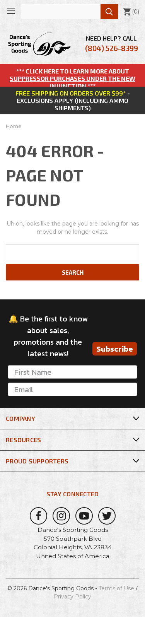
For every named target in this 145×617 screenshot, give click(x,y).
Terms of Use (116, 588)
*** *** (72, 78)
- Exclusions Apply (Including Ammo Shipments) (72, 100)
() (131, 11)
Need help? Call (111, 43)
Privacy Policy (72, 596)
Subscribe (114, 349)
